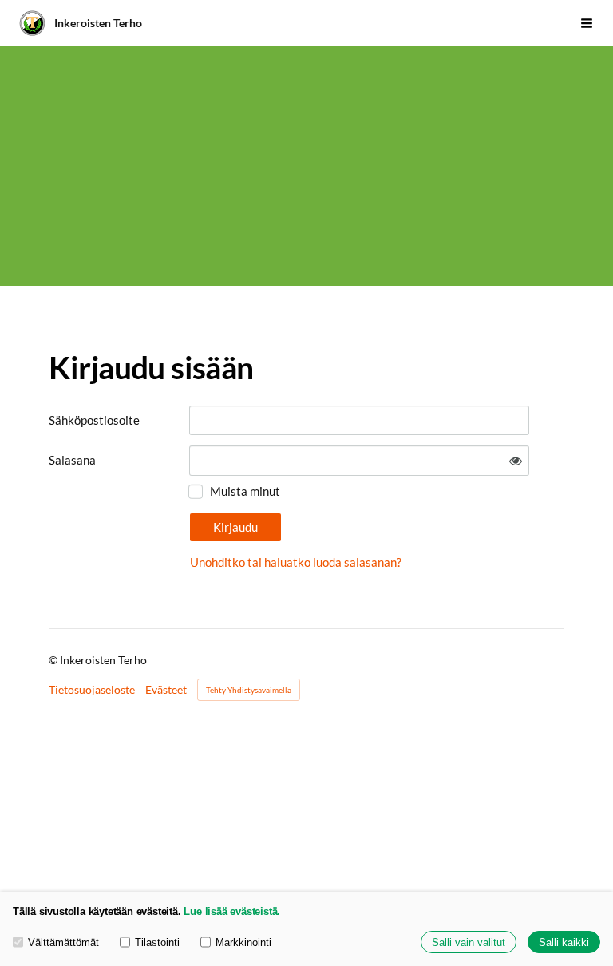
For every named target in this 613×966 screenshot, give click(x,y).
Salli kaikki (564, 942)
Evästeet (166, 689)
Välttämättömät (63, 942)
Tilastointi (157, 942)
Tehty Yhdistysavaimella (248, 690)
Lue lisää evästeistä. (232, 911)
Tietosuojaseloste (92, 689)
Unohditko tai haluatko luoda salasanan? (295, 562)
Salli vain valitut (468, 942)
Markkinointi (243, 942)
